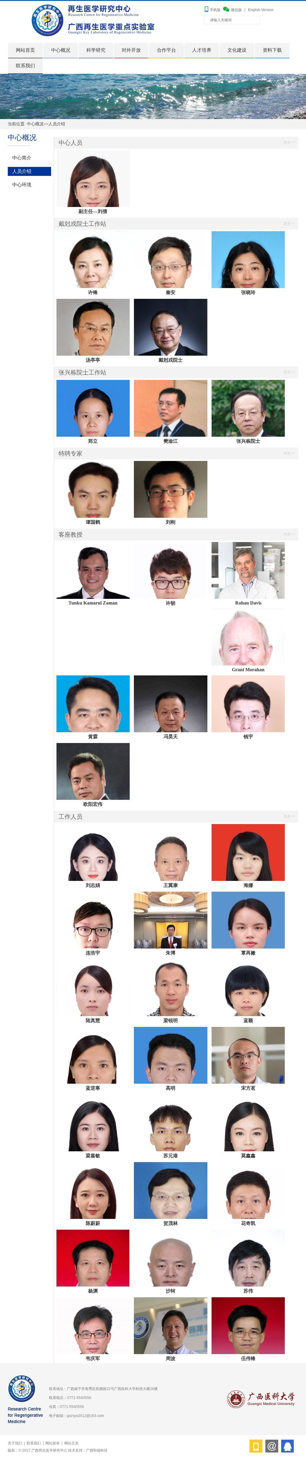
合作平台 (166, 50)
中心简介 (21, 157)
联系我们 (25, 65)
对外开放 (131, 50)
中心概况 (60, 50)
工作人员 (70, 816)
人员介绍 (56, 124)
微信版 (236, 10)
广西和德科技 (97, 1450)
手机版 (215, 10)
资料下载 (272, 50)
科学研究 (95, 50)
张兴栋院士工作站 (82, 372)
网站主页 (71, 1443)
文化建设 (237, 50)
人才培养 (201, 50)
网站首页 (25, 50)
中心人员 (70, 142)
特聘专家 (70, 453)
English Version (260, 10)
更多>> (289, 142)
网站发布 (52, 1443)
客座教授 (70, 534)
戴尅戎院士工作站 (82, 223)
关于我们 (15, 1443)
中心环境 (21, 184)
